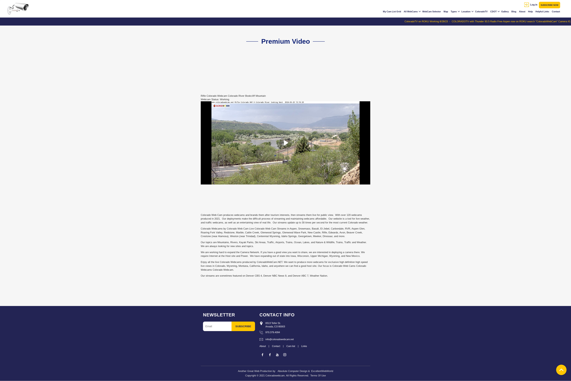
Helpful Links (542, 11)
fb (262, 355)
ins (285, 355)
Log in (533, 4)
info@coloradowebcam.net (279, 339)
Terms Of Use (318, 375)
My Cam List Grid (392, 11)
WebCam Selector (431, 11)
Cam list (290, 346)
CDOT (493, 11)
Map (446, 11)
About (522, 11)
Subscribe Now (549, 5)
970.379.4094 (272, 332)
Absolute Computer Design (292, 371)
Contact (556, 11)
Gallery (505, 11)
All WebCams (411, 11)
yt (277, 355)
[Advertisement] (284, 73)
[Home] (19, 9)
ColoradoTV (481, 11)
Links (304, 346)
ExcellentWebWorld (322, 371)
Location (465, 11)
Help (530, 11)
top (561, 370)
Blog (513, 11)
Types (454, 11)
